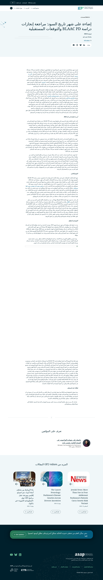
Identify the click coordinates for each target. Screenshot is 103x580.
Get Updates (20, 534)
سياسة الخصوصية (76, 566)
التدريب (27, 8)
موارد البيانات (19, 8)
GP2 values (87, 40)
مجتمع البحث (35, 8)
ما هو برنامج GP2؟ (32, 2)
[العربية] (13, 3)
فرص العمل (18, 2)
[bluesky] (15, 554)
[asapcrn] (27, 570)
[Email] (73, 45)
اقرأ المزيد (83, 512)
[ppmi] (14, 570)
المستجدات (24, 2)
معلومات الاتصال (64, 566)
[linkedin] (20, 554)
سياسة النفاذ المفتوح (88, 566)
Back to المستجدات (85, 17)
